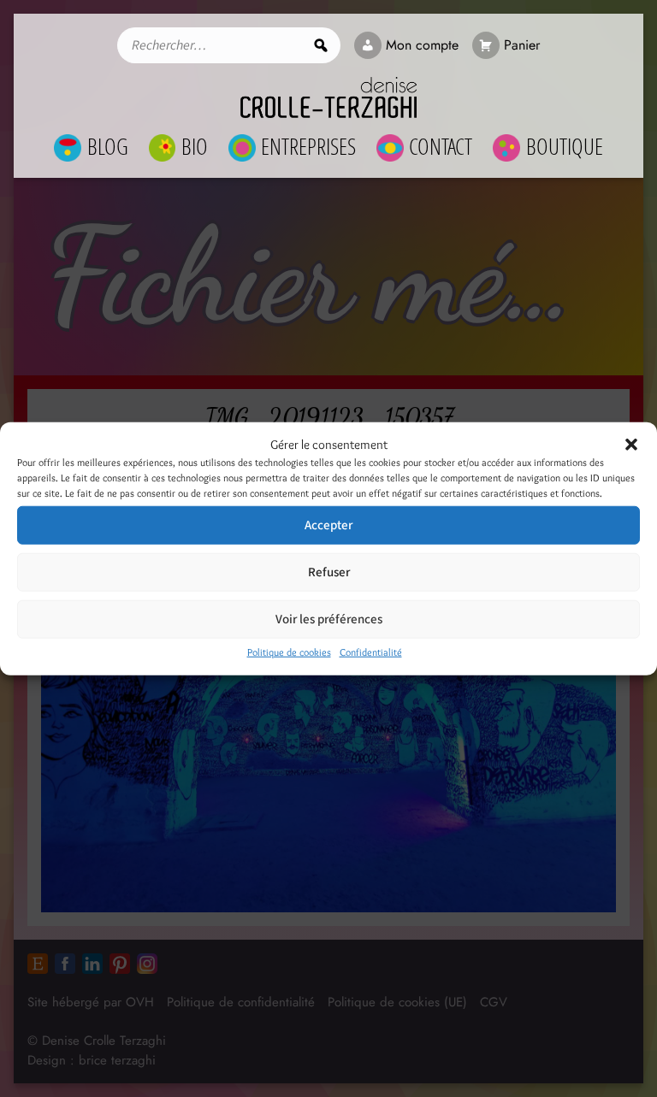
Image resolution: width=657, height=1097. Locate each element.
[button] (631, 444)
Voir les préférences (328, 619)
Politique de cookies (289, 652)
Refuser (329, 572)
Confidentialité (371, 652)
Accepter (328, 525)
